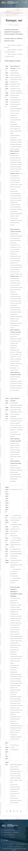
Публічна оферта (17, 846)
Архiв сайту (9, 846)
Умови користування (20, 844)
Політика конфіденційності (9, 844)
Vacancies (17, 25)
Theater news (11, 25)
